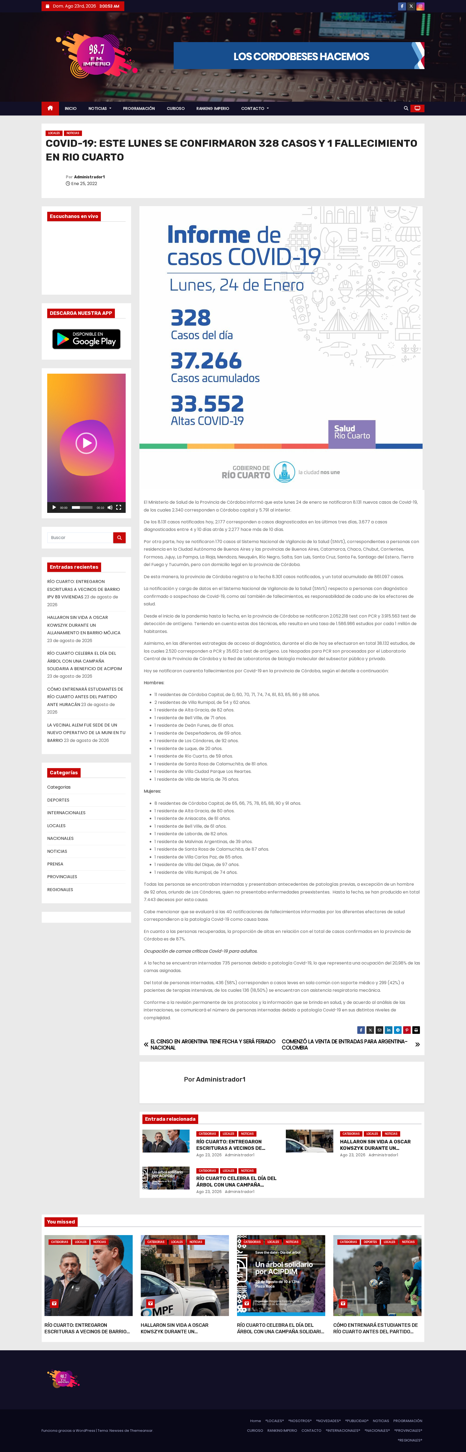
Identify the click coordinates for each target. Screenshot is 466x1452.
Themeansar (141, 1430)
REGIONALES (60, 890)
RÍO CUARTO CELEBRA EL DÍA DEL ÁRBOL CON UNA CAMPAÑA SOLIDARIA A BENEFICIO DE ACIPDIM (84, 661)
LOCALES (54, 133)
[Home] (50, 108)
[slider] (82, 507)
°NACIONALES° (377, 1430)
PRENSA (55, 864)
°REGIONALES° (410, 1440)
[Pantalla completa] (118, 507)
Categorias (59, 787)
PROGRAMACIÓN (139, 108)
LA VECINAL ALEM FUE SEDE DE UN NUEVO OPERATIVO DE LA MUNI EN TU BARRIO (86, 733)
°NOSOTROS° (300, 1420)
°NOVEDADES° (328, 1420)
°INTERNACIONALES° (343, 1430)
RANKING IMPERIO (213, 108)
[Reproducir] (54, 507)
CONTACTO (253, 108)
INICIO (71, 108)
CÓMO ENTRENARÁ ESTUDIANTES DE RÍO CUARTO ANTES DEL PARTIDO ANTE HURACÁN (85, 697)
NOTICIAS (98, 108)
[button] (406, 108)
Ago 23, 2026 (209, 1155)
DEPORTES (58, 800)
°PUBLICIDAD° (357, 1420)
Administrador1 (89, 177)
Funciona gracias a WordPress (69, 1430)
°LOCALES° (274, 1420)
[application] (86, 443)
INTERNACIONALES (66, 813)
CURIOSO (176, 108)
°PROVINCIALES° (408, 1430)
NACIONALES (60, 838)
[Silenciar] (110, 507)
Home (255, 1420)
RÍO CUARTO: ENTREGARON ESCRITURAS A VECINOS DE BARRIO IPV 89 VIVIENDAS (83, 589)
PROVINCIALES (62, 877)
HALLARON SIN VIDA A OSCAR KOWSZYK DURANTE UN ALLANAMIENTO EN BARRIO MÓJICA (84, 625)
